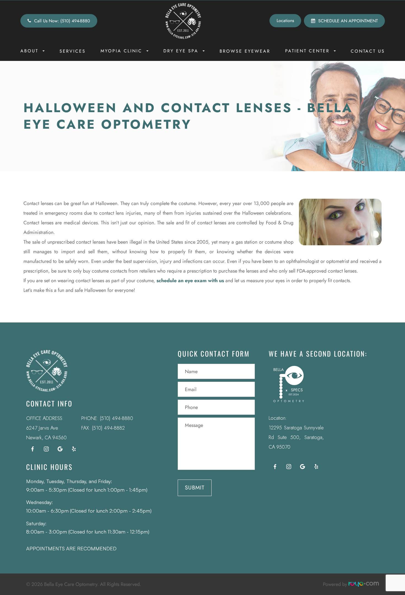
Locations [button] (285, 20)
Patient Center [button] (307, 51)
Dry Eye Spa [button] (180, 51)
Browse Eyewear (245, 51)
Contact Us (368, 51)
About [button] (29, 51)
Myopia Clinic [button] (121, 51)
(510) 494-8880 (116, 418)
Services (73, 51)
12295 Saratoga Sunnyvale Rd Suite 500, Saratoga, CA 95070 (296, 437)
